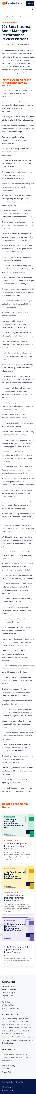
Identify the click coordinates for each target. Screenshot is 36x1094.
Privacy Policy (7, 1072)
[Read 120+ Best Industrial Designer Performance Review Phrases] (18, 877)
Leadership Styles (8, 992)
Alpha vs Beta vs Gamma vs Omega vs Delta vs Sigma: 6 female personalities (16, 1026)
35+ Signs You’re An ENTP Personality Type (18, 1037)
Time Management (9, 989)
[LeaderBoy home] (12, 3)
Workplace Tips (8, 1005)
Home (3, 17)
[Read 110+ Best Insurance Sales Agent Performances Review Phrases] (18, 929)
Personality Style (8, 986)
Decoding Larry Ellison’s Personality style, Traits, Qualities (17, 1041)
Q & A (4, 999)
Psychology (6, 1002)
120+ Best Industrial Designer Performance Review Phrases (15, 898)
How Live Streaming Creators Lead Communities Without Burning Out (15, 1020)
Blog (8, 17)
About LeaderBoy (8, 1066)
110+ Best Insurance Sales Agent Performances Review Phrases (17, 949)
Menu (30, 3)
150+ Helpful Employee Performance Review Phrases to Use (15, 846)
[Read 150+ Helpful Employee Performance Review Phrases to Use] (18, 825)
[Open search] (32, 9)
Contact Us (6, 1069)
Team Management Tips (11, 1008)
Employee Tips (7, 996)
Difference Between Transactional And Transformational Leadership (16, 1032)
